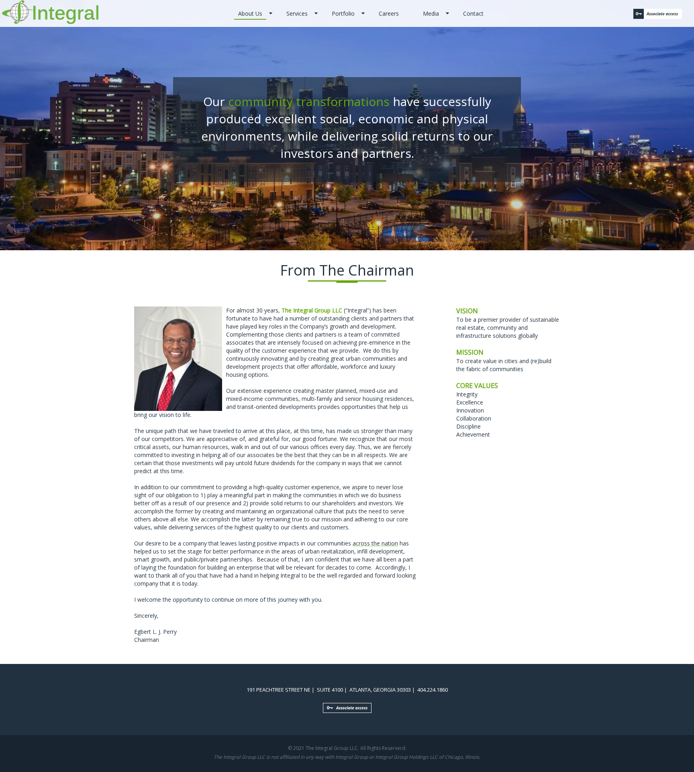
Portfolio (343, 13)
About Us (250, 13)
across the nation (375, 543)
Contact (473, 13)
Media (431, 13)
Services (297, 13)
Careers (389, 13)
